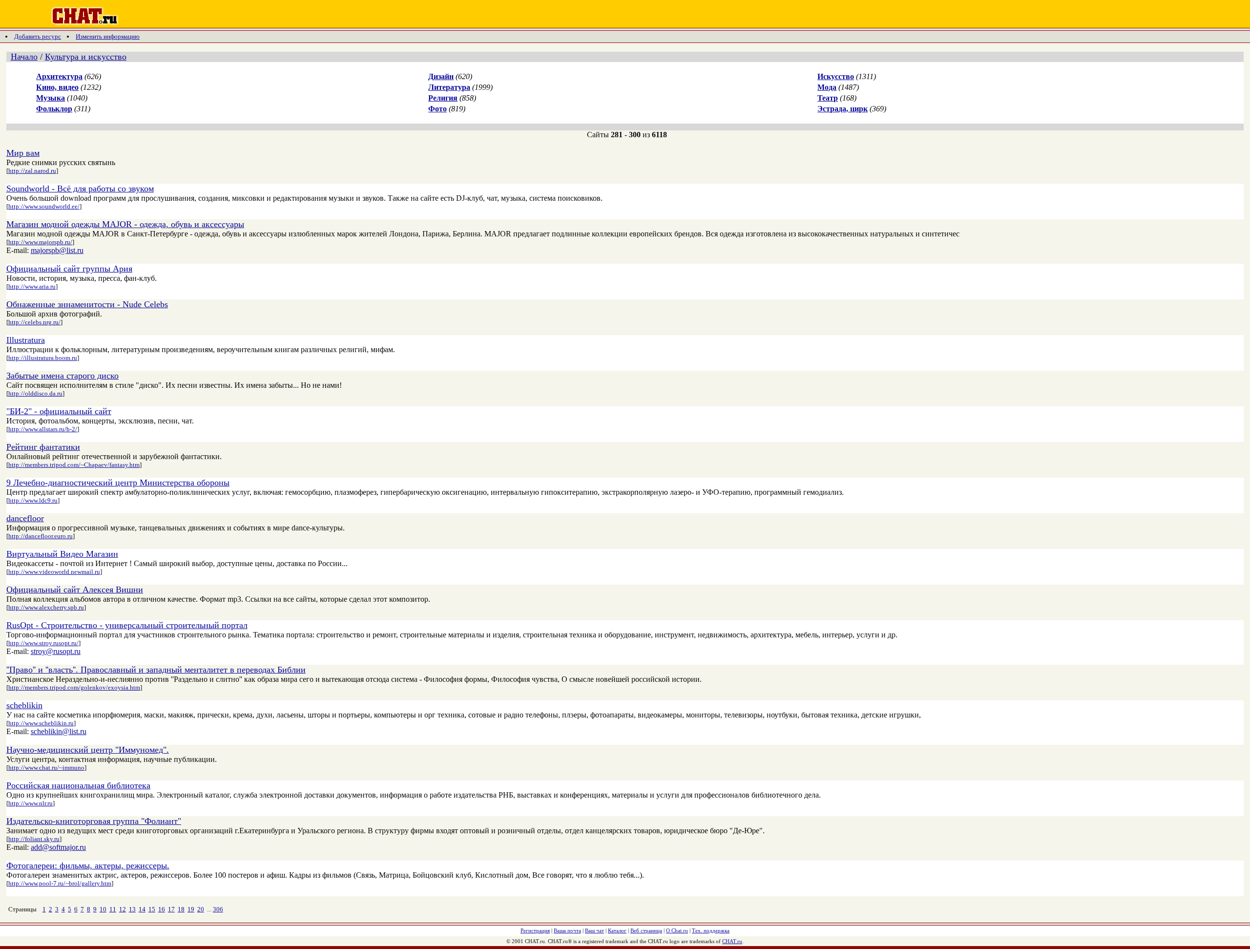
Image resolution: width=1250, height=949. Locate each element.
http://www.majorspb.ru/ (40, 242)
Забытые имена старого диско (62, 375)
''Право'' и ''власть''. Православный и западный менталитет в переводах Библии (156, 670)
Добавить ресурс (37, 36)
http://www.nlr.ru (30, 803)
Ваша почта (567, 930)
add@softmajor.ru (58, 847)
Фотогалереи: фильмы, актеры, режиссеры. (87, 865)
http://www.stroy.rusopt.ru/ (43, 643)
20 (200, 909)
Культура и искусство (85, 57)
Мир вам (23, 153)
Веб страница (646, 930)
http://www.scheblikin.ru (41, 723)
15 (151, 909)
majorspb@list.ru (57, 250)
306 (218, 909)
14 (142, 909)
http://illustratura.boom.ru (42, 357)
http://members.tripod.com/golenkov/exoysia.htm (74, 687)
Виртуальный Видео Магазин (62, 554)
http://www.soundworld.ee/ (44, 206)
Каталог (617, 930)
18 (181, 909)
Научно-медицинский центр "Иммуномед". (87, 750)
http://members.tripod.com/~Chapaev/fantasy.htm (74, 464)
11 (112, 909)
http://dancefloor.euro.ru (40, 536)
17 (171, 909)
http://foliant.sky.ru (34, 839)
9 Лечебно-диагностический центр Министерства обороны (117, 482)
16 (161, 909)
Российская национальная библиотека (78, 785)
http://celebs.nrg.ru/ (34, 322)
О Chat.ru (677, 930)
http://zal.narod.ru (32, 170)
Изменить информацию (108, 36)
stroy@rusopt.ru (56, 651)
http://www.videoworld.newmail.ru (54, 571)
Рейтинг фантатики (43, 447)
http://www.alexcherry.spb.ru (46, 607)
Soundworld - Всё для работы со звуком (80, 188)
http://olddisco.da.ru (35, 393)
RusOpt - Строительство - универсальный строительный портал (127, 625)
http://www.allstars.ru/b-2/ (42, 429)
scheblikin (24, 705)
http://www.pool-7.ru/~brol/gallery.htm (59, 883)
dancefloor (25, 518)
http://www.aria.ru (32, 286)
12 (122, 909)
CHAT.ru (732, 941)
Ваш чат (594, 930)
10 (103, 909)
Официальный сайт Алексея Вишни (74, 589)
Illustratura (25, 340)
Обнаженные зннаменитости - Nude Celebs (87, 304)
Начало (24, 57)
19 (191, 909)
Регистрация (535, 930)
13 (132, 909)
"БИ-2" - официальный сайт (58, 411)
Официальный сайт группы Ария (69, 269)
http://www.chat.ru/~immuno (46, 767)
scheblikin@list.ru (58, 731)
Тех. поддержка (710, 930)
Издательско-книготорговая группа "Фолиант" (93, 821)
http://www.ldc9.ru (33, 500)
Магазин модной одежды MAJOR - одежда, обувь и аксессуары (125, 224)
